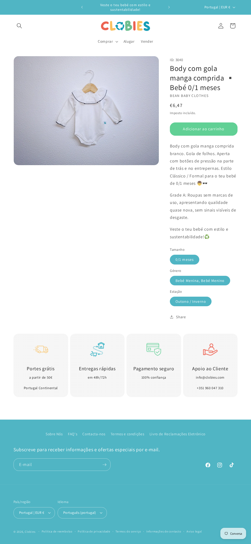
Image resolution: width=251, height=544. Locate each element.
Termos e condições (127, 433)
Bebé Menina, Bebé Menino (200, 280)
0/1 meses (185, 259)
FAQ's (72, 433)
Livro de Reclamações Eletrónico (177, 433)
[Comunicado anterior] (82, 7)
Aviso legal (194, 531)
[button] (19, 26)
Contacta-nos (93, 433)
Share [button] (181, 316)
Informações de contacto (163, 531)
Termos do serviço (128, 531)
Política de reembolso (57, 531)
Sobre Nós (54, 433)
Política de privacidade (94, 531)
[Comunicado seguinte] (168, 7)
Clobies (30, 531)
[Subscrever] (104, 464)
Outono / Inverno (191, 301)
